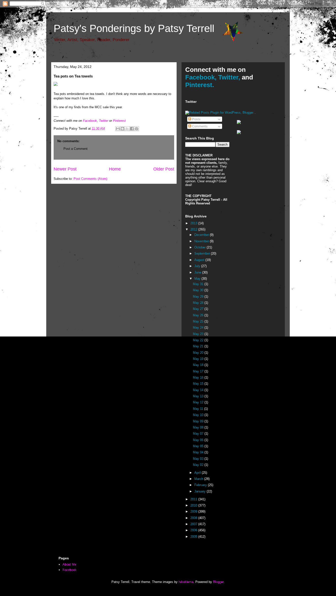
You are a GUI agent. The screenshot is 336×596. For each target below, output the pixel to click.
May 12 (198, 402)
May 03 (198, 458)
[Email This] (117, 128)
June (198, 272)
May (197, 278)
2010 (194, 505)
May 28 (198, 303)
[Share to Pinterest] (136, 128)
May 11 (198, 409)
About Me (69, 564)
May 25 (198, 321)
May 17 (198, 371)
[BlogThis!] (122, 128)
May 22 (198, 340)
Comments (199, 126)
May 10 (198, 415)
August (199, 260)
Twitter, (229, 77)
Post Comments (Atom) (90, 179)
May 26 (198, 315)
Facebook (90, 120)
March (199, 479)
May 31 (198, 284)
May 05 (198, 446)
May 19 (198, 359)
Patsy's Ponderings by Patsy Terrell (134, 28)
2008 (194, 518)
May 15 (198, 383)
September (202, 253)
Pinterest (119, 120)
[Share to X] (127, 128)
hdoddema (186, 582)
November (202, 241)
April (198, 472)
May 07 (198, 433)
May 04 (198, 452)
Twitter (103, 120)
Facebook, (200, 77)
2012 (194, 229)
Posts (195, 119)
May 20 (198, 352)
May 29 (198, 296)
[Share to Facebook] (131, 128)
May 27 (198, 309)
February (201, 485)
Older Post (163, 169)
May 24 (198, 327)
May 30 (198, 290)
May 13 (198, 396)
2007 (194, 524)
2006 (194, 530)
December (202, 235)
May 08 (198, 427)
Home (115, 169)
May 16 (198, 377)
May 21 (198, 346)
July (197, 266)
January (200, 491)
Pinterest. (199, 85)
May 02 (198, 465)
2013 (194, 223)
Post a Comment (75, 149)
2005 (194, 536)
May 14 (198, 390)
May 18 (198, 365)
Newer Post (65, 169)
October (200, 247)
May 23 (198, 334)
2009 (194, 511)
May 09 (198, 421)
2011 (194, 499)
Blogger (218, 582)
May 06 (198, 440)
